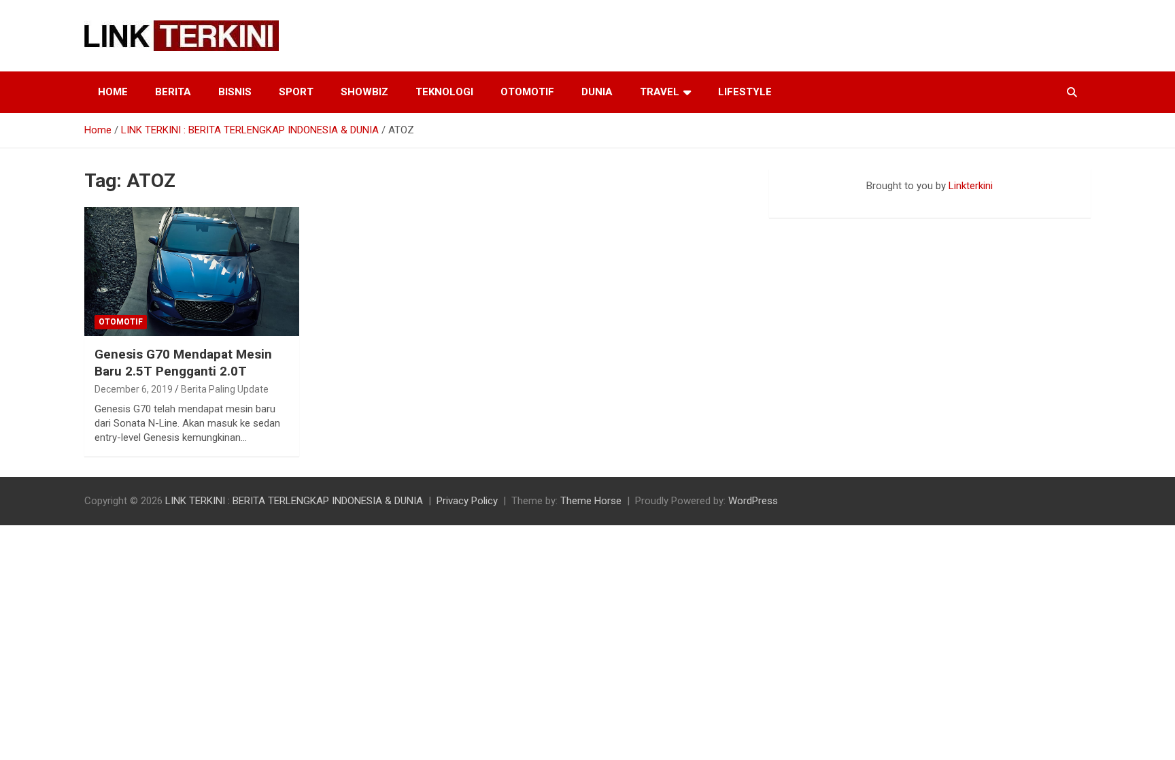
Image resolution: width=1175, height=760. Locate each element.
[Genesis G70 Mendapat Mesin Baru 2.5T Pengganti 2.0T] (192, 272)
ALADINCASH (809, 200)
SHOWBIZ (364, 92)
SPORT (296, 92)
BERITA (173, 92)
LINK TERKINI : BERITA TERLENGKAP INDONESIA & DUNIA (294, 501)
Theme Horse (590, 501)
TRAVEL (659, 92)
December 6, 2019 (134, 389)
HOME (113, 92)
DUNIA (597, 92)
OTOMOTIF (527, 92)
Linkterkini (971, 186)
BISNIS (235, 92)
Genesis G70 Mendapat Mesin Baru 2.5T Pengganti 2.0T (183, 362)
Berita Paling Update (225, 389)
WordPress (753, 501)
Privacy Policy (467, 501)
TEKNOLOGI (444, 92)
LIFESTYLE (745, 92)
